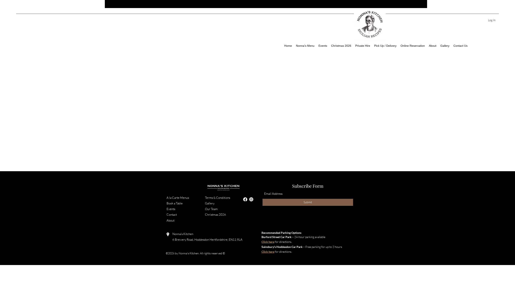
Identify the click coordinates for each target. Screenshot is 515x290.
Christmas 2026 (216, 214)
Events (171, 209)
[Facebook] (245, 199)
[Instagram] (251, 199)
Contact (172, 214)
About (171, 220)
